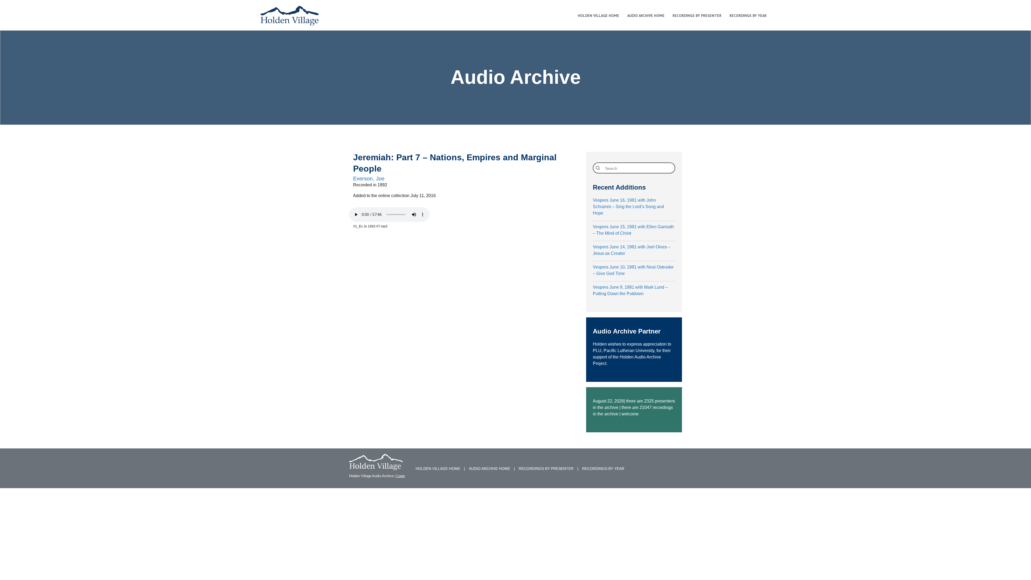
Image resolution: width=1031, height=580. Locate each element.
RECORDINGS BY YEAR (603, 468)
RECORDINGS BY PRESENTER (546, 468)
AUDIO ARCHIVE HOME (489, 468)
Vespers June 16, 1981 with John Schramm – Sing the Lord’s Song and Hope (628, 206)
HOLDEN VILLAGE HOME (438, 468)
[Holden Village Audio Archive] (376, 467)
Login (401, 476)
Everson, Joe (368, 179)
